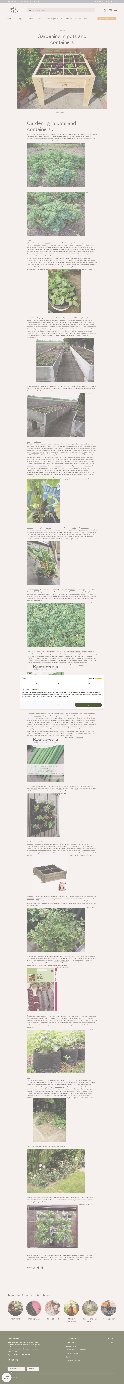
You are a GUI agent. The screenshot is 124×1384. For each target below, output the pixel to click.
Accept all (88, 705)
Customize (61, 705)
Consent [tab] (34, 684)
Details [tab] (90, 684)
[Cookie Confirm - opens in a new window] (95, 678)
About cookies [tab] (62, 684)
